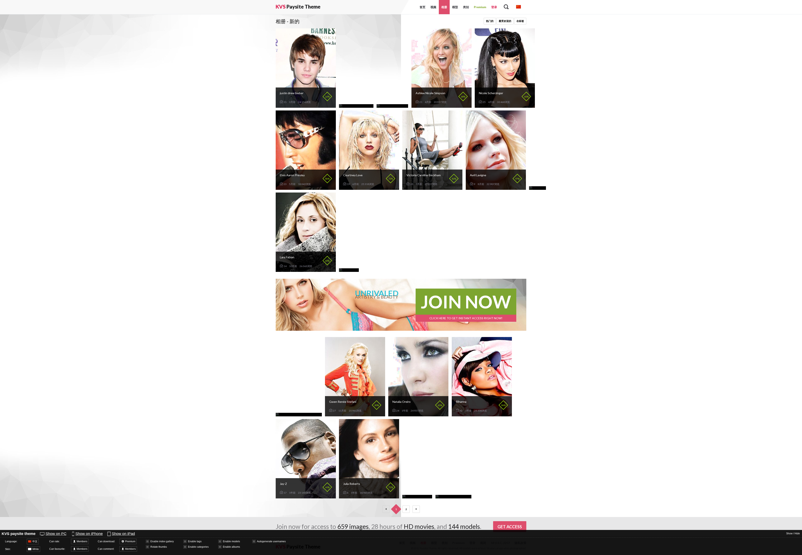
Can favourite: (57, 548)
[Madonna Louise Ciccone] (453, 496)
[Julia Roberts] (369, 496)
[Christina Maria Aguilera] (356, 106)
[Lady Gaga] (537, 188)
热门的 (490, 21)
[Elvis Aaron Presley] (306, 188)
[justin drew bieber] (306, 106)
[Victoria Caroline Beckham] (432, 188)
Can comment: (106, 548)
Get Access (509, 526)
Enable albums (231, 546)
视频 (433, 7)
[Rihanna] (482, 414)
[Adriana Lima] (349, 270)
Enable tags (195, 541)
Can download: (106, 541)
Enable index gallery (162, 541)
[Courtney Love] (369, 188)
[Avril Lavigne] (496, 188)
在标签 (520, 21)
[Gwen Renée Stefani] (355, 414)
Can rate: (54, 541)
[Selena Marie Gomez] (417, 496)
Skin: (8, 549)
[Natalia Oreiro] (418, 414)
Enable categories (198, 546)
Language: (11, 541)
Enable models (231, 541)
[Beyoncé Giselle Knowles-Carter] (299, 414)
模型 (455, 7)
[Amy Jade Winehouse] (392, 106)
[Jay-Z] (306, 496)
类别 (466, 7)
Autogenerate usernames (271, 541)
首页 (422, 7)
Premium (480, 7)
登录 (494, 7)
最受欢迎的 (505, 21)
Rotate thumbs (158, 546)
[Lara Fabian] (306, 270)
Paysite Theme (298, 7)
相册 (444, 7)
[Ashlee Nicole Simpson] (441, 106)
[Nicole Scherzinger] (505, 106)
